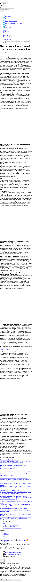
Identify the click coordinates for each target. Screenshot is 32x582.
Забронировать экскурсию (10, 523)
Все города (6, 31)
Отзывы (5, 33)
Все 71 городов (4, 519)
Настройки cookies (10, 556)
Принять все (17, 579)
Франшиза (6, 534)
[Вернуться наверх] (2, 561)
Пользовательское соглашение (13, 552)
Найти (2, 11)
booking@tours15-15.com (8, 540)
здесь (8, 454)
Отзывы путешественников (10, 525)
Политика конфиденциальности (13, 554)
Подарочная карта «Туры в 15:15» (12, 528)
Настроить (10, 579)
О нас (4, 30)
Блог (4, 536)
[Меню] (1, 13)
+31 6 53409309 (21, 540)
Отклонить (3, 579)
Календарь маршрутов (9, 526)
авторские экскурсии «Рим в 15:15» (9, 349)
